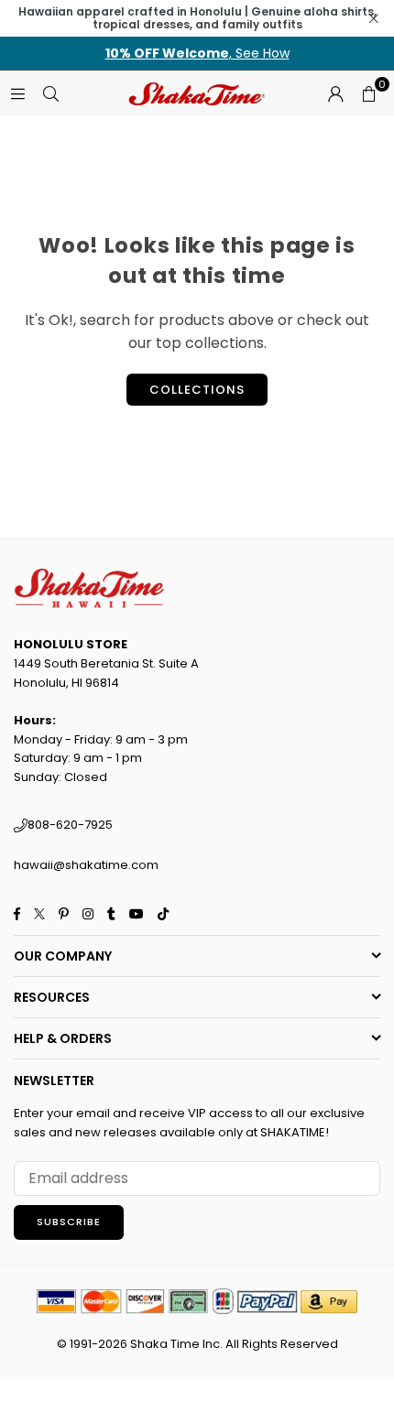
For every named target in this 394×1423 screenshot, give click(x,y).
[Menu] (17, 92)
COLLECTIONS (197, 389)
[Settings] (335, 93)
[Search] (50, 92)
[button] (368, 93)
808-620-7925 (70, 824)
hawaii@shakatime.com (86, 865)
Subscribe (69, 1221)
